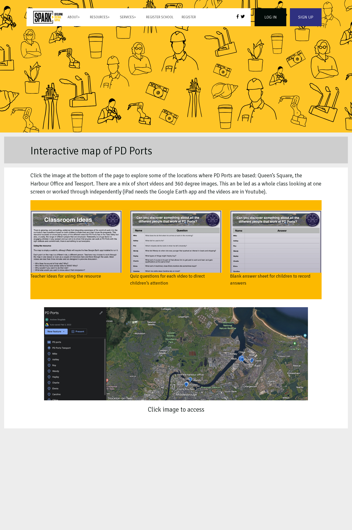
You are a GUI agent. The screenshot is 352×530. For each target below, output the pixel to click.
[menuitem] (47, 17)
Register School (159, 17)
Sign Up (305, 17)
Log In (270, 17)
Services (127, 17)
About (73, 17)
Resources (99, 17)
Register (189, 17)
